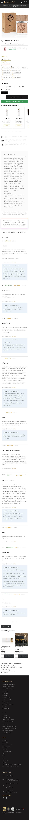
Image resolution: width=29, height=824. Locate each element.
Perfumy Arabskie (6, 717)
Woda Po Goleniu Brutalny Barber (10, 726)
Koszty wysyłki (6, 742)
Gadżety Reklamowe (7, 732)
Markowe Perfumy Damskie (8, 719)
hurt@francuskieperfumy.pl (11, 792)
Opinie (4, 757)
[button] (16, 622)
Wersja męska (21, 86)
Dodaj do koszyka (17, 97)
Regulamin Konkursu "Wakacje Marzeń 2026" (12, 764)
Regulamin (5, 749)
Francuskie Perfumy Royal (8, 688)
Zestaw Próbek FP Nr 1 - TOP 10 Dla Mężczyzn (7, 647)
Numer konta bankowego (8, 744)
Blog (3, 753)
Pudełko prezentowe (19, 646)
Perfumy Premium (6, 691)
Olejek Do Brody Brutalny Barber (9, 728)
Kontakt (4, 762)
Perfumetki (5, 695)
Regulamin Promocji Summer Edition (10, 766)
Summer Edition (6, 708)
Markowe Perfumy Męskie (8, 721)
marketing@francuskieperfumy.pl (12, 780)
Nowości (4, 713)
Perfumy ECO (5, 693)
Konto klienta (5, 740)
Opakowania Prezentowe (8, 730)
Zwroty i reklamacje (7, 746)
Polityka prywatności (7, 751)
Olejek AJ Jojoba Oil (7, 702)
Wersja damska (8, 86)
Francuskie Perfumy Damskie (9, 684)
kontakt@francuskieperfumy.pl (8, 671)
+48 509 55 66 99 (9, 775)
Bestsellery (5, 715)
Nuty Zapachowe (6, 723)
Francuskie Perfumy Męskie (8, 686)
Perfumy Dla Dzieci (7, 697)
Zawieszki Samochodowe (8, 704)
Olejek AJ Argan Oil (7, 699)
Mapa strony (5, 760)
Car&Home (5, 706)
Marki (4, 755)
